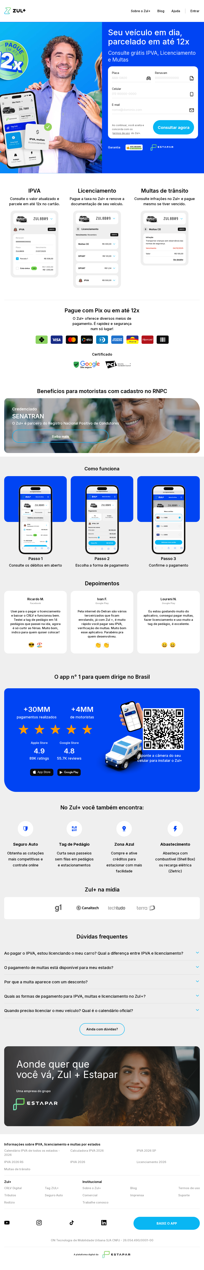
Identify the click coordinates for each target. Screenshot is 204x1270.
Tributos (10, 1195)
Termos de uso (189, 1188)
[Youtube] (7, 1223)
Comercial (89, 1195)
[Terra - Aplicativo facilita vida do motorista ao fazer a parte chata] (146, 908)
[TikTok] (72, 1223)
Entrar (194, 11)
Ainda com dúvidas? (102, 1029)
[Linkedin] (104, 1223)
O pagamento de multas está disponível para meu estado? (58, 967)
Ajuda (175, 11)
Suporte (184, 1195)
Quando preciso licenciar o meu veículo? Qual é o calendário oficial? (68, 1010)
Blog (160, 11)
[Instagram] (39, 1223)
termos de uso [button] (121, 133)
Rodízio (9, 1202)
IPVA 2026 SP (146, 1150)
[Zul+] (15, 11)
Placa (115, 73)
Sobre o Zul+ (140, 11)
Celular (116, 88)
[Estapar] (116, 1254)
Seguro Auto (54, 1195)
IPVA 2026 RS (14, 1162)
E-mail (116, 104)
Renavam (161, 73)
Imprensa (137, 1195)
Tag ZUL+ (52, 1188)
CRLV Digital (13, 1188)
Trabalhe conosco (95, 1202)
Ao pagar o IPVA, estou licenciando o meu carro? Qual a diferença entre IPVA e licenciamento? (93, 953)
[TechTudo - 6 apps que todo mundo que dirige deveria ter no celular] (116, 908)
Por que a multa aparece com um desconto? (46, 982)
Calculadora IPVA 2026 (87, 1150)
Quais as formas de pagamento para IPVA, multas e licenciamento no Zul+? (75, 996)
